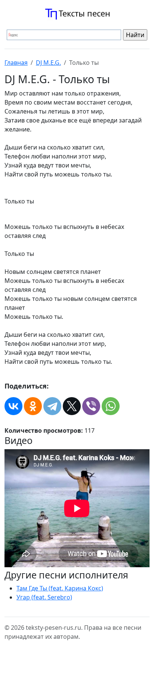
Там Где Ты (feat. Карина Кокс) (59, 588)
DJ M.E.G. (48, 62)
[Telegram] (52, 406)
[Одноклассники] (33, 406)
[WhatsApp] (111, 406)
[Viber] (91, 406)
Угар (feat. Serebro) (44, 597)
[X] (72, 406)
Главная (16, 62)
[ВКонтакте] (13, 406)
